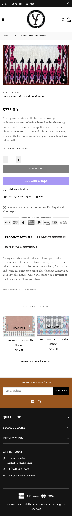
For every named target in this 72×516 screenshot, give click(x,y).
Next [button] (66, 324)
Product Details (18, 237)
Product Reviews (51, 237)
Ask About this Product (16, 148)
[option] (36, 65)
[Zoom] (64, 79)
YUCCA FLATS (11, 92)
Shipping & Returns (21, 247)
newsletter (36, 383)
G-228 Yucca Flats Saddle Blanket (53, 342)
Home (5, 36)
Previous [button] (5, 324)
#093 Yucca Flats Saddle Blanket (19, 343)
